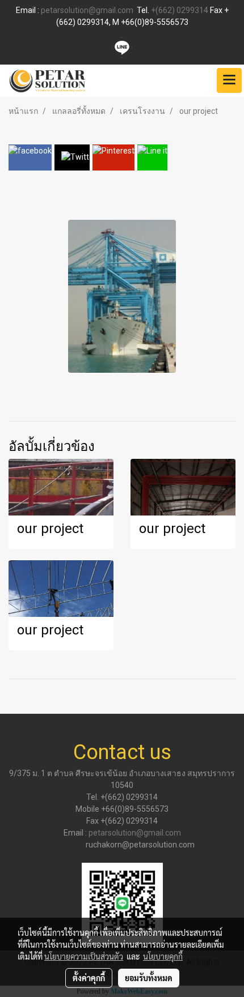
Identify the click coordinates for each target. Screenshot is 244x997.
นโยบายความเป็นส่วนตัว (83, 956)
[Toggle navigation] (229, 80)
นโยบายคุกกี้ (163, 956)
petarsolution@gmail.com (87, 10)
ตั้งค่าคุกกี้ (89, 978)
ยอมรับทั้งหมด (149, 978)
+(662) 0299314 (179, 10)
